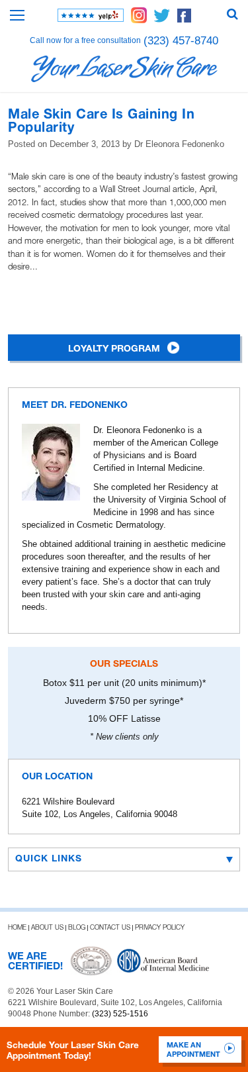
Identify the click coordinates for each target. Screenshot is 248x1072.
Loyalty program (114, 349)
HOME (17, 928)
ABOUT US (47, 928)
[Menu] (17, 15)
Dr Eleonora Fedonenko (179, 144)
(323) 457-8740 (181, 40)
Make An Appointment (193, 1050)
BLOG (76, 928)
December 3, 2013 (85, 144)
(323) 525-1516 (120, 1013)
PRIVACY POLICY (160, 928)
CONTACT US (110, 928)
